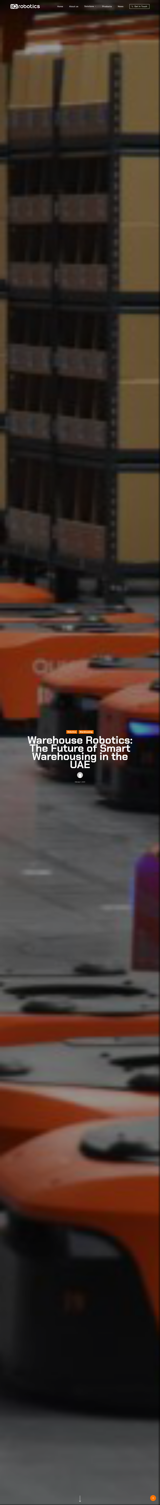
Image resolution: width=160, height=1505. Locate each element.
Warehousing (86, 732)
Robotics (71, 732)
